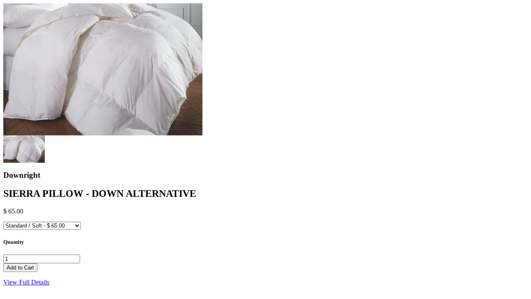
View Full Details (26, 282)
